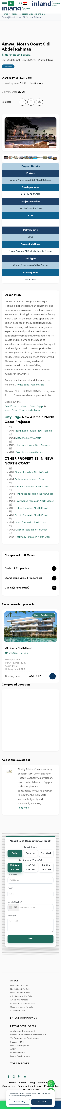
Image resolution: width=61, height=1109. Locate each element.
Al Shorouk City (17, 1011)
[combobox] (13, 907)
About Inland (45, 1083)
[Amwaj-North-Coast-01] (6, 157)
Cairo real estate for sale (21, 1007)
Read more (24, 808)
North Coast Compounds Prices (22, 410)
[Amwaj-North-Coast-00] (11, 157)
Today (15, 853)
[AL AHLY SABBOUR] (9, 771)
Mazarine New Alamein (28, 438)
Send (31, 939)
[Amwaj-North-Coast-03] (20, 157)
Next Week (46, 853)
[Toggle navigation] (3, 3)
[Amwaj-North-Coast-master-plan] (45, 157)
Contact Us (8, 1086)
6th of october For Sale (21, 996)
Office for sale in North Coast (31, 508)
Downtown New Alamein (29, 452)
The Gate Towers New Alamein (32, 445)
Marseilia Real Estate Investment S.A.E (28, 1035)
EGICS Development (20, 1046)
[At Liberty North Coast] (52, 676)
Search (22, 1083)
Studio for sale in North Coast (31, 515)
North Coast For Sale (33, 14)
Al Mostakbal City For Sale (22, 1004)
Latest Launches (30, 1090)
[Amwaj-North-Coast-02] (15, 157)
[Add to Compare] (39, 102)
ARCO (13, 1049)
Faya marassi (37, 385)
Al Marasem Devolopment (22, 1031)
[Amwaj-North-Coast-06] (30, 157)
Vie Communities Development (24, 1038)
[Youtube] (25, 1077)
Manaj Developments (20, 1056)
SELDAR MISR (17, 1042)
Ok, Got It (42, 1102)
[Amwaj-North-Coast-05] (25, 157)
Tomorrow (30, 853)
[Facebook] (8, 1077)
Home (5, 14)
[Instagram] (14, 1077)
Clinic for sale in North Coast (31, 530)
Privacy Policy (19, 1102)
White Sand (22, 385)
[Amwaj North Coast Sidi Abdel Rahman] (50, 157)
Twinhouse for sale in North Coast (34, 494)
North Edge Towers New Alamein (33, 431)
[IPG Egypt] (46, 3)
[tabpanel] (30, 646)
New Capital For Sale (20, 993)
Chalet (17, 568)
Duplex (17, 587)
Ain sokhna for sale (19, 1000)
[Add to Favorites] (22, 102)
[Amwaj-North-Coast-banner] (40, 157)
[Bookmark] (30, 102)
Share (8, 102)
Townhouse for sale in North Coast (34, 501)
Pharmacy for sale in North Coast (33, 537)
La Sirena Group (17, 1053)
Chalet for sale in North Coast (31, 472)
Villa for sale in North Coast (30, 479)
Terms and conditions (29, 1086)
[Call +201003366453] (7, 3)
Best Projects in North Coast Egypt (24, 406)
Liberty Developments (43, 615)
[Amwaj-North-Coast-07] (35, 157)
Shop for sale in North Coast (31, 522)
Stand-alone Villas (23, 578)
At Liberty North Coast (18, 648)
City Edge (13, 417)
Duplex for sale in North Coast (32, 486)
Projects (15, 14)
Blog (32, 1083)
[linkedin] (19, 1077)
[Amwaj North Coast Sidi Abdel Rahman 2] (54, 158)
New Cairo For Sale (19, 986)
